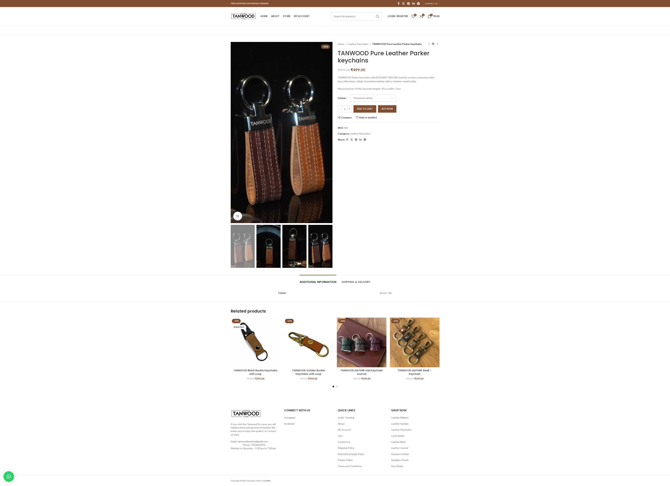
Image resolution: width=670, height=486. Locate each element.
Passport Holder (400, 454)
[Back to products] (433, 44)
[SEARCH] (378, 16)
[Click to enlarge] (237, 216)
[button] (235, 246)
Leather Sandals (400, 423)
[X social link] (403, 3)
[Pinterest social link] (408, 3)
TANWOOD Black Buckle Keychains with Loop (255, 372)
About (341, 423)
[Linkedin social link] (413, 3)
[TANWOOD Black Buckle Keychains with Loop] (255, 342)
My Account (344, 429)
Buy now (387, 108)
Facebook (289, 423)
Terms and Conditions (350, 466)
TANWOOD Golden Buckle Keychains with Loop (308, 372)
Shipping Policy (346, 447)
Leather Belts (398, 441)
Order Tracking (346, 417)
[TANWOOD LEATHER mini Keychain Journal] (361, 342)
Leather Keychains (358, 43)
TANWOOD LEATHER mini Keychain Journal (361, 372)
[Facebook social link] (399, 3)
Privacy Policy (345, 459)
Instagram (289, 417)
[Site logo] (244, 15)
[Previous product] (429, 44)
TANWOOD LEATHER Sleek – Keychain (415, 372)
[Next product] (437, 44)
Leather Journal (399, 447)
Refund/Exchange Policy (351, 454)
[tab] (318, 280)
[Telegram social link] (418, 3)
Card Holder (397, 435)
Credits (267, 481)
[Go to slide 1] (333, 386)
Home (341, 43)
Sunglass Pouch (399, 459)
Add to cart (365, 108)
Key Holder (397, 466)
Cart (340, 435)
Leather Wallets (399, 417)
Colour (342, 97)
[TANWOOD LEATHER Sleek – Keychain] (414, 342)
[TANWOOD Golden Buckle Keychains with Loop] (308, 342)
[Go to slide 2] (337, 386)
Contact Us (344, 441)
